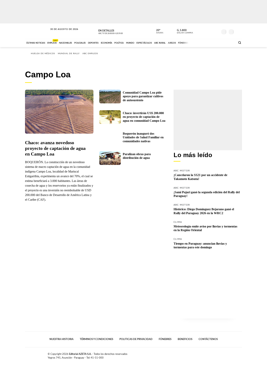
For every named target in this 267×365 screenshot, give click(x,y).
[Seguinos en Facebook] (198, 31)
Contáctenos (208, 339)
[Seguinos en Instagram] (215, 31)
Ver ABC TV (117, 31)
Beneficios (185, 339)
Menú (238, 31)
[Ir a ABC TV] (201, 42)
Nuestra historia (61, 339)
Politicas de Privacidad (135, 339)
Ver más (208, 174)
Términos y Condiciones (96, 339)
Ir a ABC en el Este (60, 33)
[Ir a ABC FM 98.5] (228, 42)
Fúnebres (165, 339)
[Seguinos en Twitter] (204, 31)
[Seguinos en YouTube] (210, 31)
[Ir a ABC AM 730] (212, 42)
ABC (37, 31)
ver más (157, 31)
